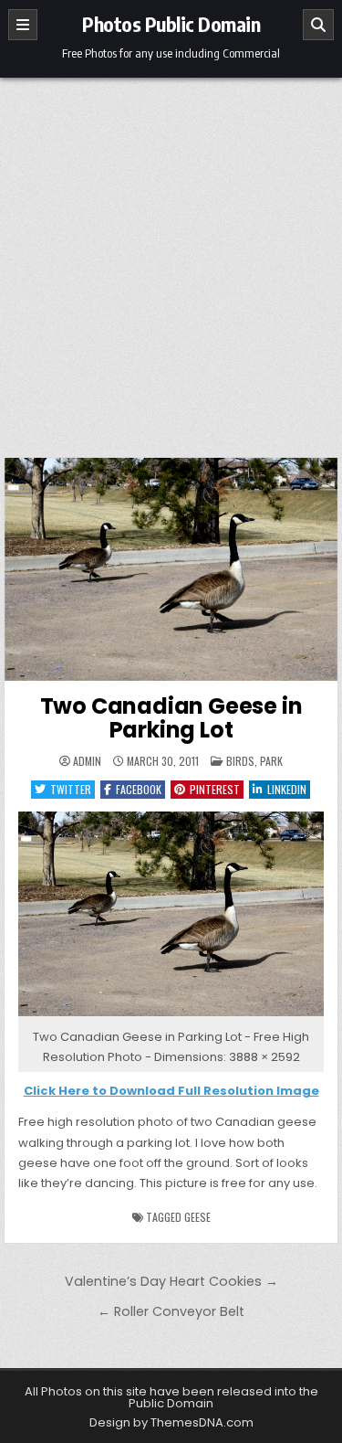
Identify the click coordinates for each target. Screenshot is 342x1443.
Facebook (138, 789)
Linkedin (286, 789)
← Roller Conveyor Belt (171, 1311)
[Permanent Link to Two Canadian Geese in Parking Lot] (171, 569)
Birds (240, 761)
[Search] (318, 24)
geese (197, 1217)
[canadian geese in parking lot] (171, 1016)
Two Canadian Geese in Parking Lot (171, 718)
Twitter (70, 789)
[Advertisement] (171, 258)
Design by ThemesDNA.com (171, 1422)
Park (271, 761)
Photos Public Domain (171, 24)
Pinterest (215, 789)
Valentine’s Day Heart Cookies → (171, 1281)
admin (87, 761)
